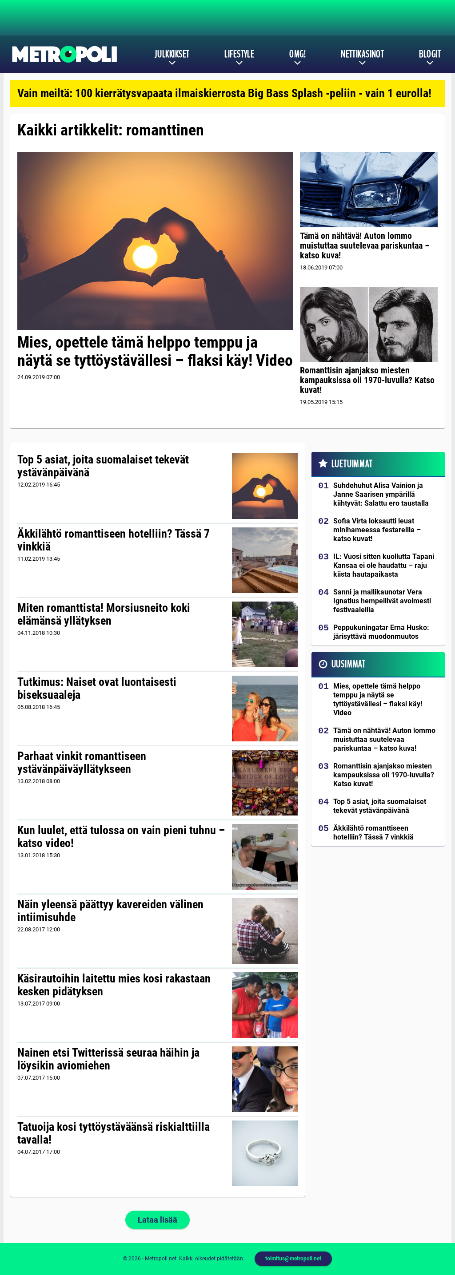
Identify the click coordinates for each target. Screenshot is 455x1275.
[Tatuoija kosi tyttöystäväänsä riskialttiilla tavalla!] (265, 1153)
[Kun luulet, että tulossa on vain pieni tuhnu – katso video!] (265, 857)
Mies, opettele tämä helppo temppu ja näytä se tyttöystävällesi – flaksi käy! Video (155, 351)
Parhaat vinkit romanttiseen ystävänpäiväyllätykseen (81, 762)
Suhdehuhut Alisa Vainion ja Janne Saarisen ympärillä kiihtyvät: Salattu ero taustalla (381, 494)
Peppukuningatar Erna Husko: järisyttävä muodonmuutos (381, 632)
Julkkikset (172, 54)
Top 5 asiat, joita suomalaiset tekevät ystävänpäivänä (103, 466)
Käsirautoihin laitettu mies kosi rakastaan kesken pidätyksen (114, 985)
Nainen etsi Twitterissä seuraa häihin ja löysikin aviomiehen (108, 1059)
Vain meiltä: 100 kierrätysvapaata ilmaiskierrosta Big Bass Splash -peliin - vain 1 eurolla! (224, 93)
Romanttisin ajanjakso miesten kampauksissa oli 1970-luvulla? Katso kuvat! (367, 380)
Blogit (430, 54)
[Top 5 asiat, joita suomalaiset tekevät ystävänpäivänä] (265, 486)
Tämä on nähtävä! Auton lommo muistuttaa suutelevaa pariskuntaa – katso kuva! (365, 245)
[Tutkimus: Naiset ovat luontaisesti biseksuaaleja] (265, 708)
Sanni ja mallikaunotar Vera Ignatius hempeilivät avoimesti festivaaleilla (382, 601)
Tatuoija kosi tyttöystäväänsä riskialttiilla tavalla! (113, 1133)
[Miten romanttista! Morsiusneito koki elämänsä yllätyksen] (265, 634)
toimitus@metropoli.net (293, 1258)
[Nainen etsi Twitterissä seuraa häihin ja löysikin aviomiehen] (265, 1079)
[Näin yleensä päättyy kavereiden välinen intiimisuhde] (265, 931)
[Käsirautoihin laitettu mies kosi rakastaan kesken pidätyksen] (265, 1005)
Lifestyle (239, 54)
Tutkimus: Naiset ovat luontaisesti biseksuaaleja (96, 688)
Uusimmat (348, 664)
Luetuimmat (352, 464)
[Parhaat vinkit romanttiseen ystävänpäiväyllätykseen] (265, 783)
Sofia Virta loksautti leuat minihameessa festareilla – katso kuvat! (377, 530)
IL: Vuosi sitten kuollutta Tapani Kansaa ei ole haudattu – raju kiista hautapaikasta (383, 565)
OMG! (297, 54)
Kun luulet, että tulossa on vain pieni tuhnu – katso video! (121, 837)
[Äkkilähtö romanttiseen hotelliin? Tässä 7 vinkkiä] (265, 560)
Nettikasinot (362, 54)
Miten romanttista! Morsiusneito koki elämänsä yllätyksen (103, 614)
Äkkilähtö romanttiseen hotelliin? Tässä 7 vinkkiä (113, 540)
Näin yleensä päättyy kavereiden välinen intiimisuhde (110, 911)
